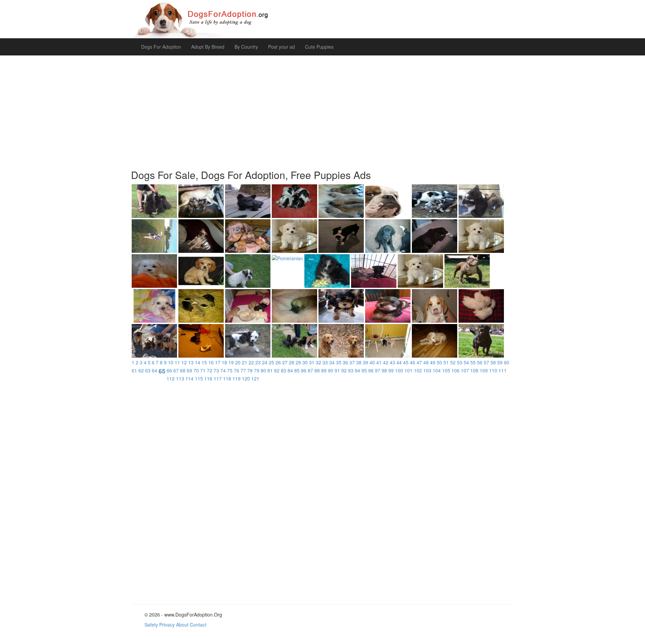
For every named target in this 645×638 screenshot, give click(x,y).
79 (256, 370)
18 (224, 362)
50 (439, 362)
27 (285, 362)
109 (484, 370)
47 (419, 362)
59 (500, 362)
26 (278, 362)
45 (405, 362)
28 (291, 362)
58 (493, 362)
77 (243, 370)
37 (352, 362)
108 (474, 370)
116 (208, 378)
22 (251, 362)
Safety (151, 624)
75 (229, 370)
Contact (198, 624)
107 (465, 370)
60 (506, 362)
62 (141, 370)
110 (493, 370)
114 (189, 378)
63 (147, 370)
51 (446, 362)
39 (365, 362)
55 (473, 362)
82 (277, 370)
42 (385, 362)
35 (338, 362)
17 (217, 362)
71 (203, 370)
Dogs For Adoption (161, 46)
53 (459, 362)
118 (227, 378)
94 (357, 370)
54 (466, 362)
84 (290, 370)
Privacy (167, 624)
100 (399, 370)
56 (479, 362)
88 (317, 370)
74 (223, 370)
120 (246, 378)
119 (236, 378)
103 (427, 370)
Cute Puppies (319, 46)
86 (303, 370)
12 (184, 362)
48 (426, 362)
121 (255, 378)
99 (391, 370)
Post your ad (281, 46)
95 (364, 370)
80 (263, 370)
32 (318, 362)
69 (189, 370)
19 (231, 362)
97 (377, 370)
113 (180, 378)
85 (297, 370)
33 (325, 362)
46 (412, 362)
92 (344, 370)
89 (324, 370)
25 (271, 362)
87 (310, 370)
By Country (246, 46)
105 (446, 370)
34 (332, 362)
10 (170, 362)
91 (337, 370)
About (182, 624)
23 (258, 362)
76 (236, 370)
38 (358, 362)
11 (177, 362)
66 (169, 370)
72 (209, 370)
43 (392, 362)
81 (270, 370)
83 (283, 370)
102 (418, 370)
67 (176, 370)
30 (305, 362)
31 (311, 362)
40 (372, 362)
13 (191, 362)
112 (171, 378)
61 (134, 370)
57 (486, 362)
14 (197, 362)
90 (330, 370)
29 (298, 362)
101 (408, 370)
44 (399, 362)
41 (379, 362)
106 (456, 370)
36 (345, 362)
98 (384, 370)
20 (238, 362)
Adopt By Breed (207, 46)
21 (244, 362)
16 (211, 362)
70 (196, 370)
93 (350, 370)
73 (216, 370)
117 (218, 378)
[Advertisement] (322, 109)
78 (250, 370)
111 (503, 370)
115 (199, 378)
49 (432, 362)
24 (264, 362)
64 (154, 370)
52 (453, 362)
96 (371, 370)
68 (182, 370)
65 (162, 371)
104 (437, 370)
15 (204, 362)
